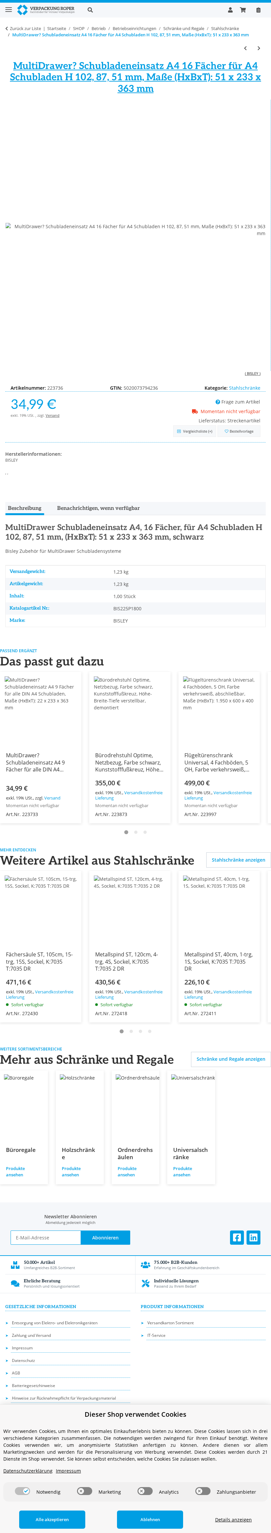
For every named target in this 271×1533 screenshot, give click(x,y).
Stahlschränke (244, 388)
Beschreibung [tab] (24, 508)
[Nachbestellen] (258, 10)
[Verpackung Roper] (47, 10)
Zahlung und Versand (31, 1335)
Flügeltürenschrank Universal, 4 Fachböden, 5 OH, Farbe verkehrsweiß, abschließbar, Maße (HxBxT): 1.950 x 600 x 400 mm (216, 773)
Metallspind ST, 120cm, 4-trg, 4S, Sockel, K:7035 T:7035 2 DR (126, 961)
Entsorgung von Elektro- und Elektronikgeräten (54, 1323)
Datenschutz (23, 1360)
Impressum (22, 1348)
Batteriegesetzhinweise (33, 1385)
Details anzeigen (233, 1519)
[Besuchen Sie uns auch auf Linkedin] (253, 1237)
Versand (52, 415)
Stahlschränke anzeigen (238, 860)
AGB (16, 1373)
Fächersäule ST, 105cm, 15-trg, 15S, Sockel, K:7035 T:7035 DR (39, 961)
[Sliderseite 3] (145, 832)
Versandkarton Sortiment (170, 1323)
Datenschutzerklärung (28, 1471)
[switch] (22, 1491)
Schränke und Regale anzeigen (231, 1059)
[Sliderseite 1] (126, 832)
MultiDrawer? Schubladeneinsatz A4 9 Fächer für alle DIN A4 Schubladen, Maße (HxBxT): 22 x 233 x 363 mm (39, 769)
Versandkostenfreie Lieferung (129, 795)
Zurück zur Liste (25, 28)
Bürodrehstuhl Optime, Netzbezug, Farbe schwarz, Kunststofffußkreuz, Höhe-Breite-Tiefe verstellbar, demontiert (128, 769)
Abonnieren (105, 1237)
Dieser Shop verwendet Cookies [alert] (135, 1414)
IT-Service (156, 1335)
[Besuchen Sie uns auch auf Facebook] (237, 1237)
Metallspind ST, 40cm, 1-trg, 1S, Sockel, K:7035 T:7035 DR (218, 961)
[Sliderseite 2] (135, 832)
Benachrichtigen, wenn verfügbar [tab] (98, 508)
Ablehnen (150, 1519)
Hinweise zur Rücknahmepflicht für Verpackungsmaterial (64, 1398)
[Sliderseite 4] (149, 1031)
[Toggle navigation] (8, 7)
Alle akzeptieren (52, 1519)
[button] (152, 10)
